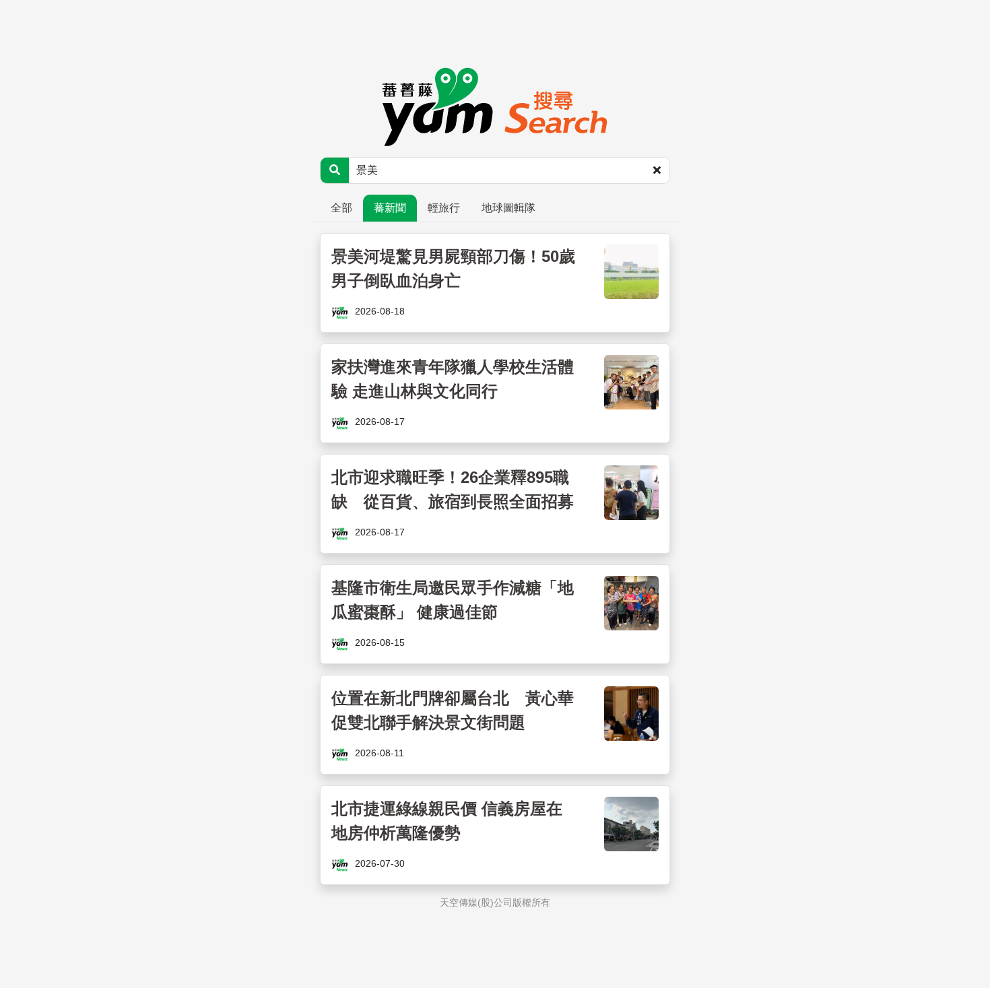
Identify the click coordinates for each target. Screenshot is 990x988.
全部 (341, 207)
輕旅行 (444, 207)
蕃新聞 (390, 207)
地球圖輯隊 (508, 207)
